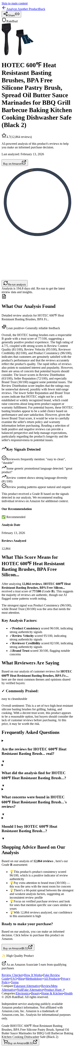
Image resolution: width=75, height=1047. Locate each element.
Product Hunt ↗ (54, 989)
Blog (21, 978)
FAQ (14, 978)
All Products (52, 978)
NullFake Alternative (30, 989)
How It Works (33, 975)
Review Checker (12, 975)
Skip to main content (15, 3)
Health (68, 993)
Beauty (35, 993)
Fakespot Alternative (27, 986)
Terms (15, 982)
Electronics (23, 993)
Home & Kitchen (52, 993)
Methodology (34, 978)
